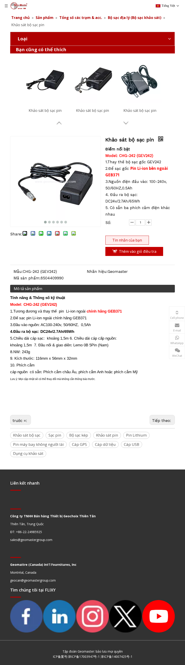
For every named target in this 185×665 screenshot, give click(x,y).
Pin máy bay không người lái (38, 444)
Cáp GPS (79, 444)
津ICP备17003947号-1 (84, 656)
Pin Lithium (136, 435)
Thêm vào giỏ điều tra (137, 251)
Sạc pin (55, 435)
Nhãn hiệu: (97, 271)
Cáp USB (131, 444)
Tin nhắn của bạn (127, 240)
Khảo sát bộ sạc (26, 435)
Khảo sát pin (107, 435)
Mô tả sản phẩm (28, 288)
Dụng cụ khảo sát (28, 453)
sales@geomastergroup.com (31, 540)
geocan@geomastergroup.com (33, 580)
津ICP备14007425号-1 (116, 656)
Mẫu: (18, 271)
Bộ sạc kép (78, 435)
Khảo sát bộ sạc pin (45, 110)
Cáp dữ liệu (105, 444)
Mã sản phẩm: (27, 278)
